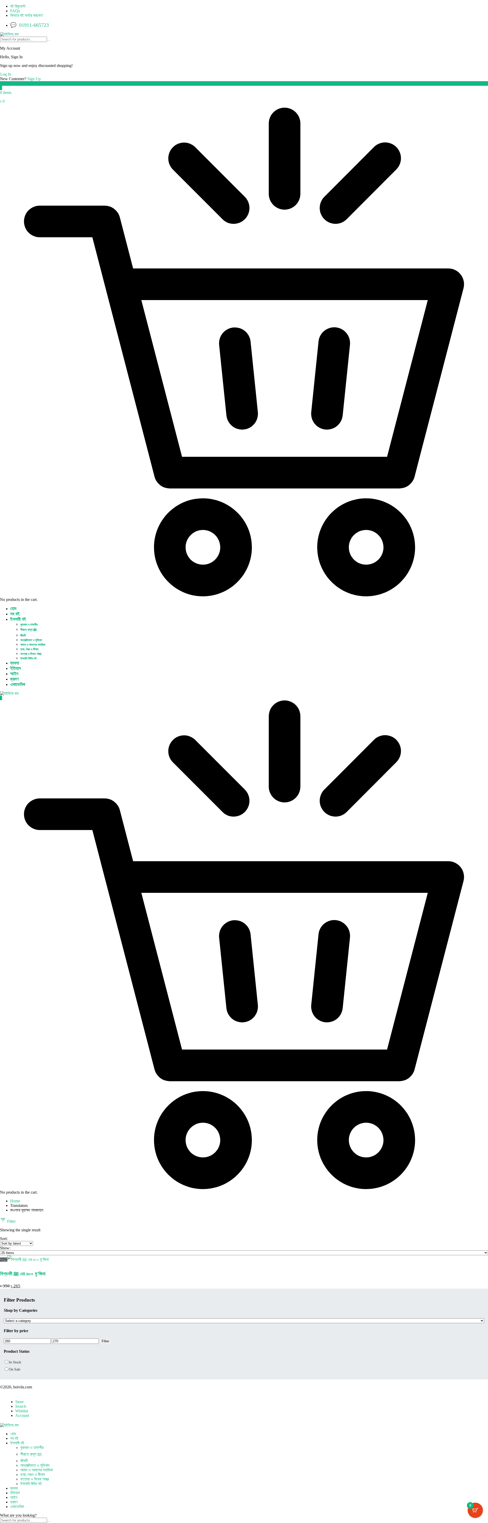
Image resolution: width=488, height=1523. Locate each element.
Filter (11, 1221)
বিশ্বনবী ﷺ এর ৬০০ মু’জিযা (22, 1273)
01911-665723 (34, 25)
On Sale (14, 1369)
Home (15, 1201)
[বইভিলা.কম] (9, 34)
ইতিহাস (15, 668)
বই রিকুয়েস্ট (17, 6)
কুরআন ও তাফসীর (29, 624)
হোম (13, 608)
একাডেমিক (17, 684)
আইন (14, 673)
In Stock (15, 1362)
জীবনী (23, 635)
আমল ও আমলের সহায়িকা (32, 644)
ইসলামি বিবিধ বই (28, 658)
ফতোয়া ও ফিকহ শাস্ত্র (30, 654)
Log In (5, 74)
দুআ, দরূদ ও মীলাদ (29, 649)
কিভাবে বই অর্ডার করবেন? (26, 15)
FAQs (15, 11)
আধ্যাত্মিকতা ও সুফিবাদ (31, 640)
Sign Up (34, 79)
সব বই (15, 613)
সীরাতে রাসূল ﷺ (28, 629)
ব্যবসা (14, 663)
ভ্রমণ (14, 679)
